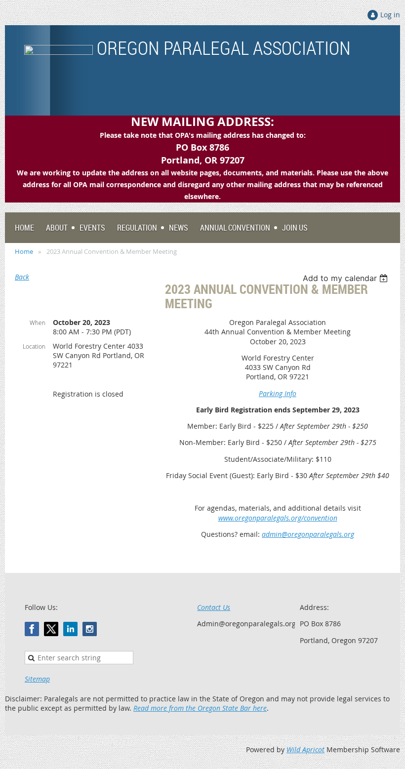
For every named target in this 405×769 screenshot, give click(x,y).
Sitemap (37, 679)
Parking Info (277, 393)
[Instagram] (89, 629)
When (37, 322)
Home (24, 251)
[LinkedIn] (70, 629)
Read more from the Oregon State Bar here (200, 708)
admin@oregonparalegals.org (308, 534)
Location (34, 346)
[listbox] (346, 278)
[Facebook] (32, 629)
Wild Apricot (305, 749)
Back (22, 277)
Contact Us (213, 607)
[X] (51, 629)
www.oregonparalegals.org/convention (277, 518)
